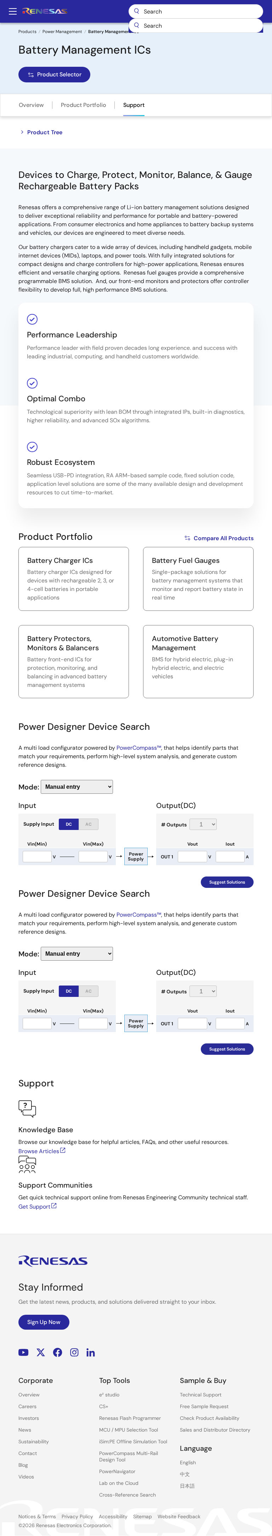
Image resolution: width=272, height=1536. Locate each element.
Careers (27, 1406)
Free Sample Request (204, 1406)
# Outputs (174, 824)
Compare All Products (224, 538)
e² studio (109, 1394)
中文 (185, 1474)
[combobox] (196, 25)
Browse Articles (38, 1151)
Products (27, 31)
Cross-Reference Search (127, 1495)
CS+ (103, 1406)
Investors (28, 1418)
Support (133, 105)
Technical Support (200, 1394)
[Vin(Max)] (93, 856)
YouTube (23, 1352)
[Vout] (192, 856)
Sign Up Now (44, 1322)
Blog (23, 1465)
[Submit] (136, 25)
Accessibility (113, 1516)
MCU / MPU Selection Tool (128, 1430)
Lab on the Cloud (118, 1483)
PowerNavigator (117, 1471)
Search (196, 11)
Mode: (28, 787)
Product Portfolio (83, 105)
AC (88, 824)
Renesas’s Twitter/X (40, 1352)
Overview (31, 105)
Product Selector (59, 74)
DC (69, 824)
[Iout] (230, 856)
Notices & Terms (37, 1516)
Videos (26, 1476)
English (188, 1462)
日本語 (187, 1486)
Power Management (62, 31)
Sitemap (142, 1516)
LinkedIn (90, 1352)
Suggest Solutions (227, 882)
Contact (27, 1453)
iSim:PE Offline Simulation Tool (133, 1441)
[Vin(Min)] (37, 856)
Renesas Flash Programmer (130, 1418)
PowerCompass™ (139, 747)
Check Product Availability (209, 1418)
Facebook (57, 1352)
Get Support (34, 1206)
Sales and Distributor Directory (215, 1430)
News (24, 1430)
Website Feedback (179, 1516)
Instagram (74, 1352)
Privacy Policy (77, 1516)
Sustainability (33, 1441)
